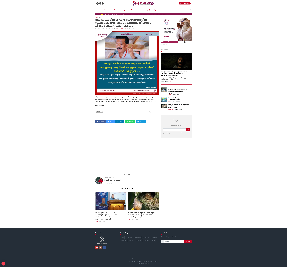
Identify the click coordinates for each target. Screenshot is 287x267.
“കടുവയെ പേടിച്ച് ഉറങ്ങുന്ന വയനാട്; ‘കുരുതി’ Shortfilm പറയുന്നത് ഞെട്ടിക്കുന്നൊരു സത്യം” (174, 73)
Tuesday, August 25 (184, 3)
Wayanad (131, 240)
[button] (96, 14)
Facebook (101, 121)
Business (170, 101)
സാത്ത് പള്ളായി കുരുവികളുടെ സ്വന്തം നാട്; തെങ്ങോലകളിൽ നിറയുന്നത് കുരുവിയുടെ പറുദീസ (126, 14)
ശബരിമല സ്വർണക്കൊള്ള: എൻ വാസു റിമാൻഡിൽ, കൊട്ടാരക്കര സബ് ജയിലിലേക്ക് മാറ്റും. (178, 106)
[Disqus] (127, 150)
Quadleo (147, 263)
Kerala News (129, 237)
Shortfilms (170, 81)
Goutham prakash (122, 28)
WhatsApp (130, 121)
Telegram (141, 121)
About (135, 259)
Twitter (111, 121)
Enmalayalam (137, 237)
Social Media (154, 237)
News (96, 221)
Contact (155, 259)
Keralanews (146, 240)
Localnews (170, 109)
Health (169, 94)
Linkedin (120, 121)
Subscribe (188, 241)
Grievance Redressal (145, 259)
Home (96, 17)
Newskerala (100, 111)
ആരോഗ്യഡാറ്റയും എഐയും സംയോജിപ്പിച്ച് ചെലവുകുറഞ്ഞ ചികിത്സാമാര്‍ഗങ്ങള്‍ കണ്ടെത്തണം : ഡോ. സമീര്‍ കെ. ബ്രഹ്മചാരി (110, 216)
